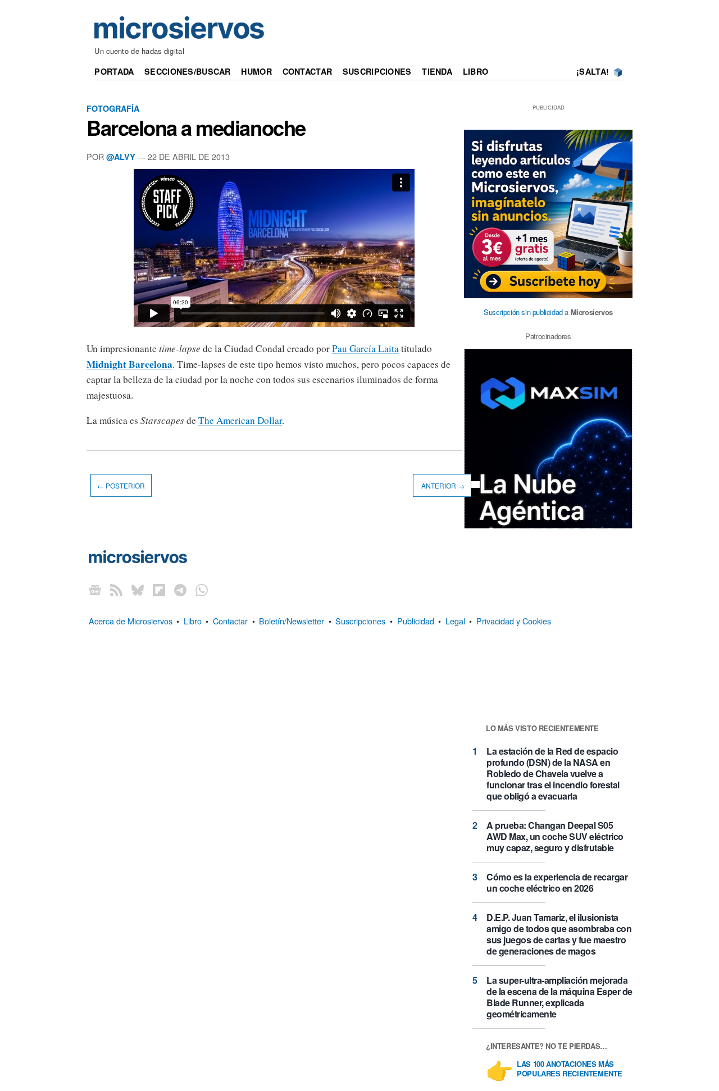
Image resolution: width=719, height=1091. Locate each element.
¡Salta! (592, 71)
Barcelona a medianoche (196, 127)
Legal (455, 621)
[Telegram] (180, 589)
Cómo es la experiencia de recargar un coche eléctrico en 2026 (556, 882)
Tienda (437, 71)
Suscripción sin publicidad (523, 312)
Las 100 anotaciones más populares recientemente (569, 1069)
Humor (256, 71)
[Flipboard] (159, 589)
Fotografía (113, 108)
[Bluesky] (137, 589)
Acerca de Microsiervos (130, 621)
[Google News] (95, 589)
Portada (114, 71)
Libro (475, 71)
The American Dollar (240, 420)
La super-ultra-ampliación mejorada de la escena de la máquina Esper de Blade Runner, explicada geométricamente (559, 997)
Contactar (308, 71)
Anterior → (442, 485)
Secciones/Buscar (187, 71)
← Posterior (121, 485)
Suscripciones (377, 71)
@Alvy (120, 156)
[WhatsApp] (201, 589)
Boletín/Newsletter (291, 621)
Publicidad (415, 621)
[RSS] (116, 589)
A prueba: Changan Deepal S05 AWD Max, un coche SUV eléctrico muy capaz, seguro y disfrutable (555, 836)
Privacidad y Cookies (513, 621)
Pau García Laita (365, 348)
